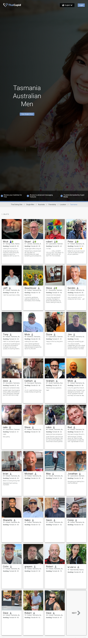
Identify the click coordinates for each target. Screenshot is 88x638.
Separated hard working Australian (10, 484)
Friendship (52, 204)
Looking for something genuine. (76, 341)
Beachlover (30, 288)
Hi (25, 388)
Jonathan (72, 473)
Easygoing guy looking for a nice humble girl (76, 482)
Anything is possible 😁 (75, 248)
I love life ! (49, 344)
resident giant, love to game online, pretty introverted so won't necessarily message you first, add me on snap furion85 (11, 392)
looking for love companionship (55, 434)
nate (5, 427)
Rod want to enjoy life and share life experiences (76, 434)
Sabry (27, 520)
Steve (49, 288)
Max (48, 473)
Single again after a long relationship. (33, 248)
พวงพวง (72, 567)
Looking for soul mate (31, 341)
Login (81, 5)
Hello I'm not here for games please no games (12, 341)
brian (5, 473)
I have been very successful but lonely (76, 295)
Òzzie (49, 334)
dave (5, 380)
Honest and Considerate (53, 295)
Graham (50, 380)
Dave (5, 613)
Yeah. (47, 390)
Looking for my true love (10, 248)
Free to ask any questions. (54, 388)
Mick (5, 241)
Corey (71, 520)
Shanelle (7, 520)
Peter (70, 241)
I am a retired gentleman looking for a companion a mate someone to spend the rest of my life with (33, 346)
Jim (70, 334)
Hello (4, 434)
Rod (70, 427)
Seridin (71, 288)
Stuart (28, 241)
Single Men (30, 204)
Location (63, 204)
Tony (5, 334)
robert (49, 241)
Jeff (5, 288)
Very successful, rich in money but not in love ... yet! (76, 298)
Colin (5, 566)
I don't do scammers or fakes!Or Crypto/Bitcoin (12, 295)
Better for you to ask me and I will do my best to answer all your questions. (76, 252)
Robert (49, 566)
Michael (29, 473)
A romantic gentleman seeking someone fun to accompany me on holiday (32, 299)
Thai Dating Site (16, 204)
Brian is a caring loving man (11, 481)
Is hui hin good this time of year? (76, 388)
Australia (41, 204)
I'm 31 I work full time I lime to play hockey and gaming (33, 391)
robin (48, 427)
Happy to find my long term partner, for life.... (55, 341)
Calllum (29, 380)
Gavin (49, 520)
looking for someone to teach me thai (12, 388)
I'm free (48, 248)
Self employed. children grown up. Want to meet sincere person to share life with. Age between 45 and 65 (76, 439)
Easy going (6, 437)
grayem (28, 566)
